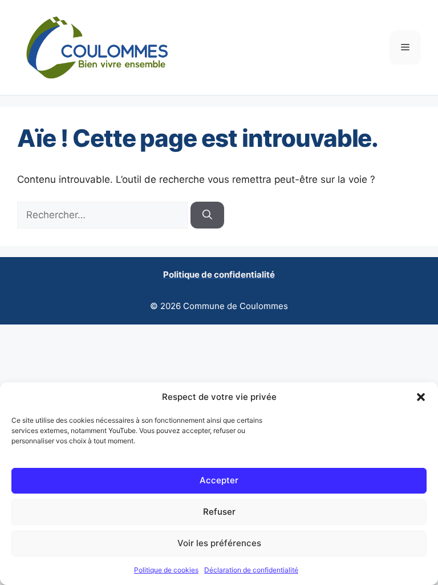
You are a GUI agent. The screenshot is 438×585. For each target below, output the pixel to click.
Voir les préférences (219, 543)
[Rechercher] (207, 215)
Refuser (219, 511)
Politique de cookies (166, 570)
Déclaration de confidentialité (251, 570)
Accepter (219, 480)
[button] (421, 397)
